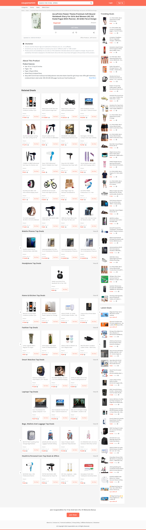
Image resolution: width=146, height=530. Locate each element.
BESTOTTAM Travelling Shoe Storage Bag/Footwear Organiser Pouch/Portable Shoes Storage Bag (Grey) (31, 443)
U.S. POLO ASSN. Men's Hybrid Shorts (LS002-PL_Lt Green (116, 182)
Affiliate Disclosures (86, 522)
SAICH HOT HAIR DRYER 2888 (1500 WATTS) (50, 219)
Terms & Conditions (65, 522)
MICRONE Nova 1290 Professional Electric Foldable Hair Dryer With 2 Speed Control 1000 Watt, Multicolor (30, 475)
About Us (49, 522)
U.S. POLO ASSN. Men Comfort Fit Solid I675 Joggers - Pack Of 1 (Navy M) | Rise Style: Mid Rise (116, 29)
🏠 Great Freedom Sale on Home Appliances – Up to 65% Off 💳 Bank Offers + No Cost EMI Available (117, 323)
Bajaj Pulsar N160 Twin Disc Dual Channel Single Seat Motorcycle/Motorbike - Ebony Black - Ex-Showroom (50, 109)
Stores (32, 7)
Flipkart (72, 414)
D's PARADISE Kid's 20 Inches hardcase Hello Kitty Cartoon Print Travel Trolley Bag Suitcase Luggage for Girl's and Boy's (89, 443)
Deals (38, 7)
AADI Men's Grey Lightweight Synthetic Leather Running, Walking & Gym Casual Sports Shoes (116, 258)
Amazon (24, 254)
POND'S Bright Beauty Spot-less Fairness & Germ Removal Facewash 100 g (116, 163)
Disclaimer (96, 522)
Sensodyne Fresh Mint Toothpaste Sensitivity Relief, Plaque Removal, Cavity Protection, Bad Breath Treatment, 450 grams (89, 475)
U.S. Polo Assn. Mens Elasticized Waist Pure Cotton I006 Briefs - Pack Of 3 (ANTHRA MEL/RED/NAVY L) (116, 58)
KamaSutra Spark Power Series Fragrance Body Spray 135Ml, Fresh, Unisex (116, 48)
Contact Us (56, 522)
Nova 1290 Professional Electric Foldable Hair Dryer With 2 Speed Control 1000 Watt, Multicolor (50, 164)
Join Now (73, 515)
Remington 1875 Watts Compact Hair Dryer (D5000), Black (89, 137)
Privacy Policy (76, 522)
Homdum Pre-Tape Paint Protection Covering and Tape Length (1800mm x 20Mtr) (116, 106)
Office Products (84, 37)
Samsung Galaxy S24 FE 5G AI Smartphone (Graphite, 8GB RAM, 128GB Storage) (116, 248)
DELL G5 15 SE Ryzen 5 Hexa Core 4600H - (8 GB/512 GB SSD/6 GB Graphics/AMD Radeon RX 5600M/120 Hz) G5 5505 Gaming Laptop (79, 411)
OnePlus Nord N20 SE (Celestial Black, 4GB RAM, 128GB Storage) (30, 250)
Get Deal (74, 28)
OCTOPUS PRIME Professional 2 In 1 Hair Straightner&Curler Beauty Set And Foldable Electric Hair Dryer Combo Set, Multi (88, 192)
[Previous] (20, 248)
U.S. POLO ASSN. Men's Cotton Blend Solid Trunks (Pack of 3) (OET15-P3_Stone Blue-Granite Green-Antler (116, 268)
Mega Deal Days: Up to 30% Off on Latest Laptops (116, 313)
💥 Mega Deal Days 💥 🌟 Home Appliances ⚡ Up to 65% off (116, 497)
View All (95, 231)
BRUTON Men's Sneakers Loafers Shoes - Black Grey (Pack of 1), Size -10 (88, 347)
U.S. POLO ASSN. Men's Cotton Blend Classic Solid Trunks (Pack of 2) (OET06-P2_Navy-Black (116, 126)
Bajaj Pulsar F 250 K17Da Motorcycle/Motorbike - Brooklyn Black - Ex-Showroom (68, 109)
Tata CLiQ (44, 350)
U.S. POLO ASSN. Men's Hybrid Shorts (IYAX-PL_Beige (116, 116)
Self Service (93, 37)
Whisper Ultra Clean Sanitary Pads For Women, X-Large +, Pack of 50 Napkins (116, 278)
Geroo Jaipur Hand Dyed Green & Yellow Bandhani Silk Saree (49, 347)
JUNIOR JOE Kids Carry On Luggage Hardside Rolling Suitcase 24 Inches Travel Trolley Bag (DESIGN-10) (49, 443)
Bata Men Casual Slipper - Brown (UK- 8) (116, 144)
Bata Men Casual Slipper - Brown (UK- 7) (116, 211)
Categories (24, 7)
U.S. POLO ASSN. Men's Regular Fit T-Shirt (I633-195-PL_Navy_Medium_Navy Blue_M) (116, 173)
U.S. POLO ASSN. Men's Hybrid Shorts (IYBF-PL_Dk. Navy (116, 19)
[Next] (99, 248)
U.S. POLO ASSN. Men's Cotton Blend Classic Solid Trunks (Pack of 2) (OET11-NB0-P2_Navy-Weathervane (116, 135)
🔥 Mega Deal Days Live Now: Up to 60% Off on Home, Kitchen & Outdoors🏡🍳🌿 (116, 488)
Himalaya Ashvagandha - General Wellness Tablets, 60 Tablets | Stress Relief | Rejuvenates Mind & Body (116, 297)
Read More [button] (92, 78)
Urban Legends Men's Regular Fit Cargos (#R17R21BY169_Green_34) (30, 347)
